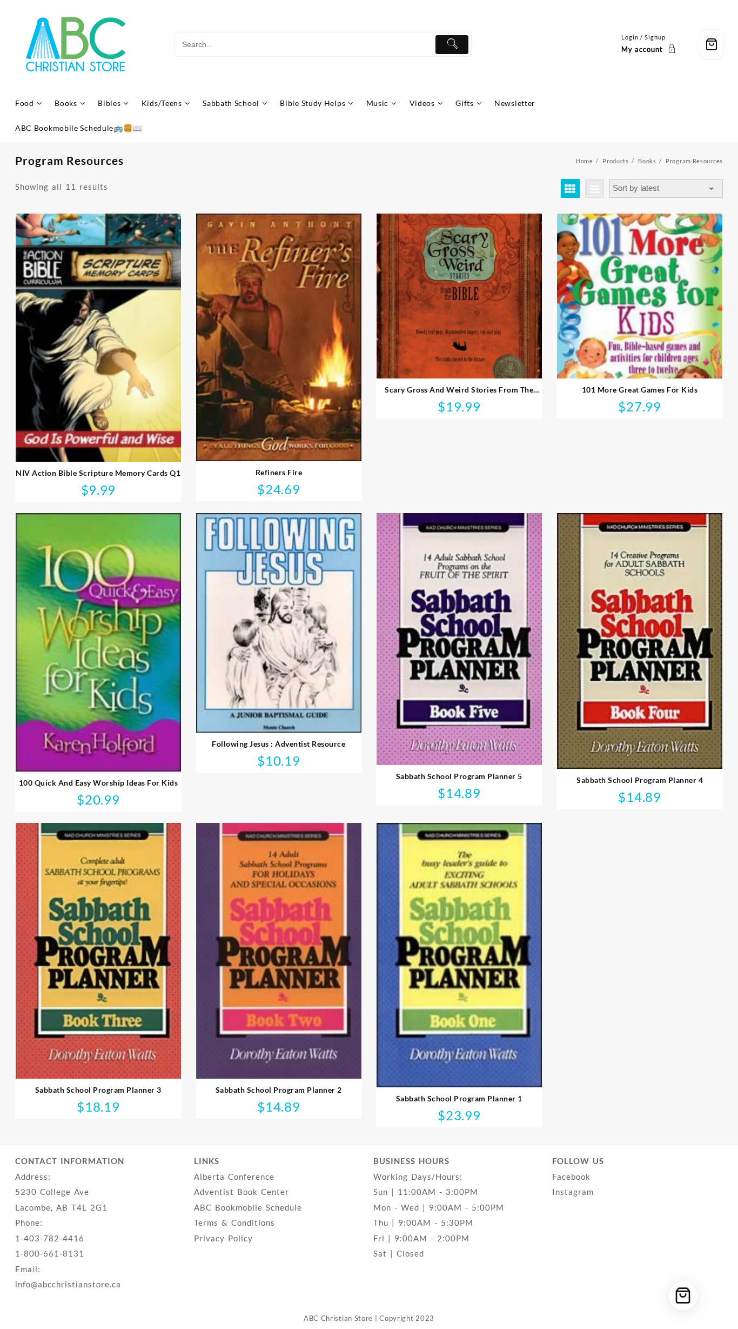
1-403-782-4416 (49, 1238)
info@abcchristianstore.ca (68, 1284)
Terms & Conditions (234, 1222)
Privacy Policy (223, 1238)
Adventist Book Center (241, 1192)
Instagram (573, 1192)
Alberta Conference (234, 1176)
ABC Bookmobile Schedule (248, 1207)
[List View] (594, 188)
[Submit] (451, 44)
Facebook (571, 1176)
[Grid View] (570, 188)
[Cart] (711, 45)
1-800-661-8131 (49, 1253)
